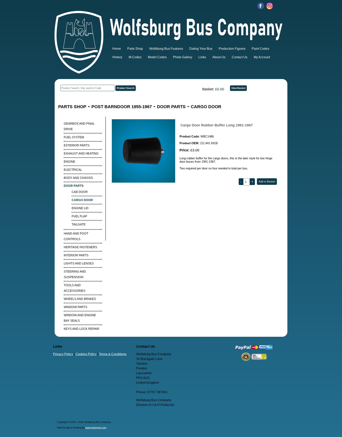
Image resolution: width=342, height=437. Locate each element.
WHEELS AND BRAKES (80, 299)
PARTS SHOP (72, 106)
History (117, 57)
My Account (262, 57)
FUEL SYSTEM (74, 137)
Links (202, 57)
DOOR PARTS (171, 106)
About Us (218, 57)
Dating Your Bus (200, 48)
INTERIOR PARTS (76, 255)
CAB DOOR (80, 192)
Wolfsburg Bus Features (166, 48)
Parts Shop (135, 48)
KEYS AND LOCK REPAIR (81, 328)
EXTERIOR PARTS (76, 145)
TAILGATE (79, 224)
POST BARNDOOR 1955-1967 (121, 106)
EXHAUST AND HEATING (81, 153)
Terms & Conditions (112, 354)
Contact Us (239, 57)
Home (116, 48)
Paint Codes (260, 48)
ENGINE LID (80, 208)
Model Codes (157, 57)
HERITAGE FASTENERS (80, 247)
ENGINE (69, 161)
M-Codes (135, 57)
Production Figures (232, 48)
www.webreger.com (95, 427)
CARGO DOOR (206, 106)
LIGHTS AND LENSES (79, 263)
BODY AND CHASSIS (78, 177)
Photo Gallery (182, 57)
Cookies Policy (86, 354)
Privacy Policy (63, 354)
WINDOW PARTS (75, 307)
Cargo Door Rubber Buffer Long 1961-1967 (216, 125)
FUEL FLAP (79, 216)
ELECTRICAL (73, 169)
